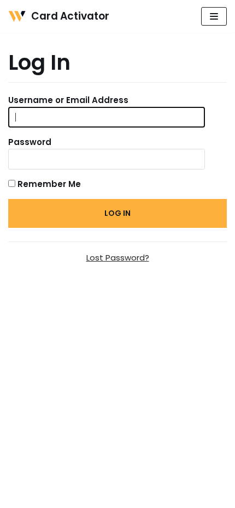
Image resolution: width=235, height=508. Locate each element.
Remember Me (48, 184)
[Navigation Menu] (214, 16)
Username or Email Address (68, 100)
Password (29, 142)
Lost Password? (117, 257)
